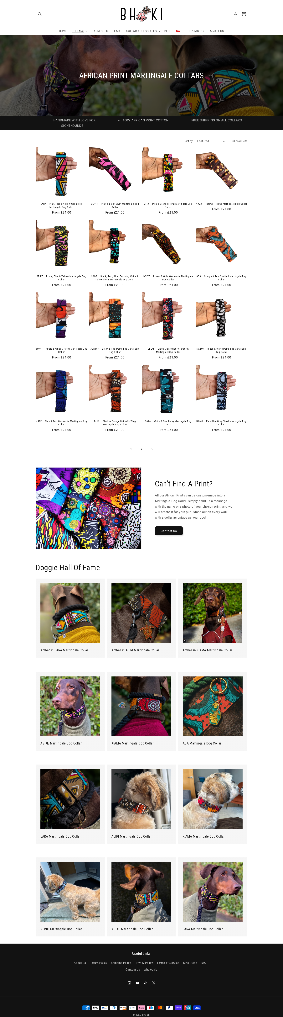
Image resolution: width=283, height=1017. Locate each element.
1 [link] (131, 449)
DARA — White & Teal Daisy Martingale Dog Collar (168, 423)
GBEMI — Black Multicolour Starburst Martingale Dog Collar (168, 350)
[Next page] (152, 449)
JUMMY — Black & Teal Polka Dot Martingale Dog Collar (115, 350)
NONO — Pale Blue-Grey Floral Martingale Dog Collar (221, 423)
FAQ (203, 962)
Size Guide (190, 962)
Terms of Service (168, 962)
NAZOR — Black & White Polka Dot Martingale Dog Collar (221, 350)
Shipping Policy (121, 962)
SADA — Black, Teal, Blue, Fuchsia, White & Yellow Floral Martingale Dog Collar (114, 278)
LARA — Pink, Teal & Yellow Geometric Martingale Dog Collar (62, 205)
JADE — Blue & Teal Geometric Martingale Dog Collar (61, 423)
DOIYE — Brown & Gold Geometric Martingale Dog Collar (168, 278)
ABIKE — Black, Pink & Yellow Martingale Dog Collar (61, 278)
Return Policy (98, 962)
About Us (80, 962)
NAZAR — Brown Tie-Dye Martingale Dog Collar (221, 203)
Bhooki (146, 1015)
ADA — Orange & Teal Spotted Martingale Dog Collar (221, 278)
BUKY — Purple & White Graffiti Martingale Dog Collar (61, 350)
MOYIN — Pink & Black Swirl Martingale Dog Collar (115, 205)
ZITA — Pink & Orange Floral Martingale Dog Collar (168, 205)
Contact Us (169, 531)
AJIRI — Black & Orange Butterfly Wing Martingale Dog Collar (115, 423)
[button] (40, 14)
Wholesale (150, 969)
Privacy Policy (144, 962)
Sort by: (188, 141)
